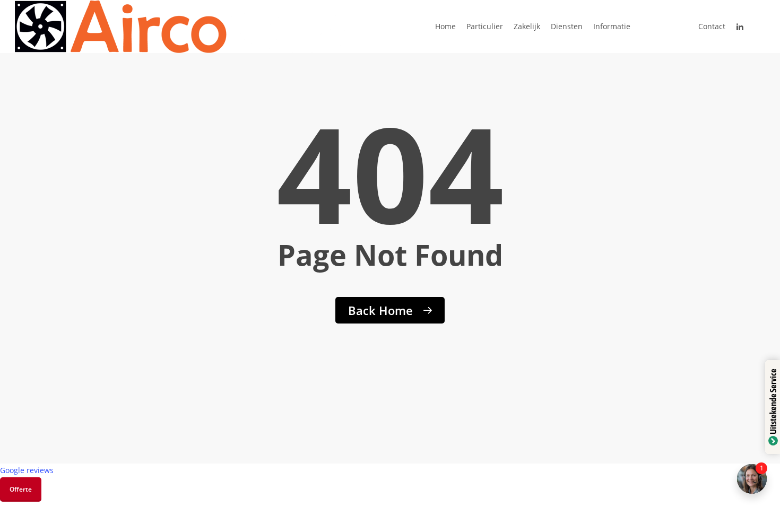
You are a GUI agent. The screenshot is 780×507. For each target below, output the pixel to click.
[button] (20, 489)
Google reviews (27, 470)
